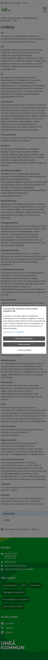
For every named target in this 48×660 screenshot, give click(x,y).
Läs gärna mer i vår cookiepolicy (13, 332)
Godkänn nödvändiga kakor (24, 339)
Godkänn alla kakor (24, 344)
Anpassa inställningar (25, 350)
